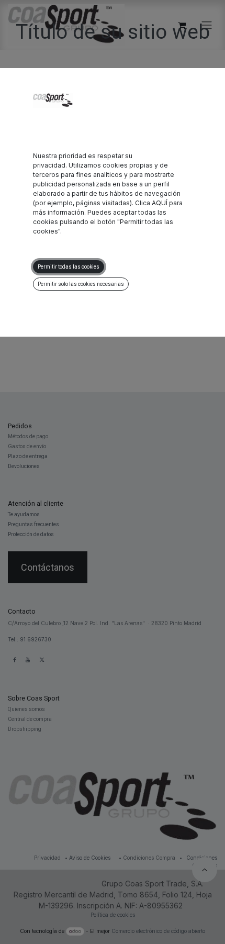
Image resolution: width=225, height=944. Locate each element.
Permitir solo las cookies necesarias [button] (81, 284)
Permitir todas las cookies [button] (68, 267)
